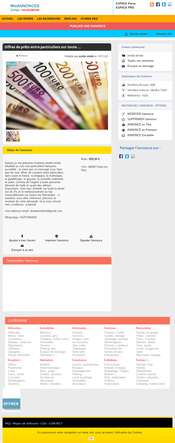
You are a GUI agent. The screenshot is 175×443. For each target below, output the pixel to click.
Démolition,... (48, 355)
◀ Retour (22, 55)
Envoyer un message (140, 66)
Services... (79, 335)
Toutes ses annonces (140, 60)
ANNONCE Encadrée (140, 135)
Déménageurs (112, 342)
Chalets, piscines (50, 374)
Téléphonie (79, 348)
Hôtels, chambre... (51, 383)
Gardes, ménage (114, 335)
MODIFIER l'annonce (140, 113)
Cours (11, 371)
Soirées (141, 367)
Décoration (46, 380)
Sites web (78, 351)
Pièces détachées (19, 355)
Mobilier (45, 364)
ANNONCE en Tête (139, 124)
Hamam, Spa (144, 364)
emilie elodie (86, 56)
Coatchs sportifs (146, 374)
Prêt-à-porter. (112, 364)
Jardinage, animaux (116, 339)
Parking (77, 374)
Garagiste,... (15, 351)
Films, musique (145, 339)
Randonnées (144, 371)
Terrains (45, 345)
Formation (78, 355)
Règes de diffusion (25, 423)
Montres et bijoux (115, 367)
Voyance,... (15, 383)
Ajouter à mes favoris (22, 240)
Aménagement (81, 371)
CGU (44, 423)
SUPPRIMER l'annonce (141, 119)
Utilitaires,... (15, 348)
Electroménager (50, 367)
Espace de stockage (53, 351)
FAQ (8, 423)
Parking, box (48, 348)
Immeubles (47, 342)
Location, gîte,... (50, 335)
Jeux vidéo (79, 345)
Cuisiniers (14, 377)
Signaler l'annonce (91, 240)
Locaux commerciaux (85, 364)
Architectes (47, 377)
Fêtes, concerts (146, 335)
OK (91, 438)
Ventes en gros (113, 351)
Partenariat (15, 367)
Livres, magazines (147, 348)
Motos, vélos (16, 335)
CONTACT (56, 423)
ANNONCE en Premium (142, 129)
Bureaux (77, 367)
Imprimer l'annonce (56, 240)
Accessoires (80, 342)
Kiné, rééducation (115, 377)
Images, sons (80, 339)
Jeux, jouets (144, 345)
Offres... (13, 364)
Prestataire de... (114, 348)
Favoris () (164, 33)
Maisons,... (47, 332)
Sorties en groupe (147, 332)
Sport (139, 351)
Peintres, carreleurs (116, 345)
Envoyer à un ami (22, 250)
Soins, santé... (17, 374)
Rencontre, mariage (148, 355)
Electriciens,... (113, 355)
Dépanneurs (15, 345)
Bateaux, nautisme (19, 342)
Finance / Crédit (114, 332)
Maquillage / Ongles (116, 371)
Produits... (78, 332)
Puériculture (111, 383)
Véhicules (14, 332)
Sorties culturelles (147, 377)
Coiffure (109, 380)
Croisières (142, 380)
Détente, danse (145, 342)
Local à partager (82, 377)
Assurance (79, 383)
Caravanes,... (16, 339)
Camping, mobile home (54, 339)
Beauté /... (110, 374)
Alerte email (138, 33)
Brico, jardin (47, 371)
